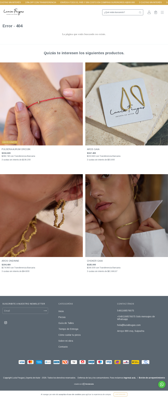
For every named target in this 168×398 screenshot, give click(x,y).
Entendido (121, 394)
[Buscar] (140, 12)
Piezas (62, 317)
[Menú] (162, 12)
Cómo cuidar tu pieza (69, 335)
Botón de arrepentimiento (152, 378)
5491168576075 (125, 310)
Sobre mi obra (65, 340)
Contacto (63, 346)
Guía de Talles (66, 323)
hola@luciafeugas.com (129, 325)
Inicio (61, 311)
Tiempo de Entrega (68, 329)
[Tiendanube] (84, 384)
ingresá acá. (130, 378)
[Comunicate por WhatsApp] (162, 384)
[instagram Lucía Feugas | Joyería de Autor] (5, 322)
